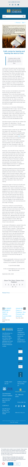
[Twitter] (21, 414)
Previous (18, 22)
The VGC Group (14, 430)
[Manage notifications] (3, 463)
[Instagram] (19, 414)
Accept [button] (10, 464)
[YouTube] (24, 414)
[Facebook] (16, 414)
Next (23, 22)
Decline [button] (17, 464)
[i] (19, 136)
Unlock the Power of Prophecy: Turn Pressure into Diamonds (21, 312)
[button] (3, 308)
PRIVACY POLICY (20, 421)
